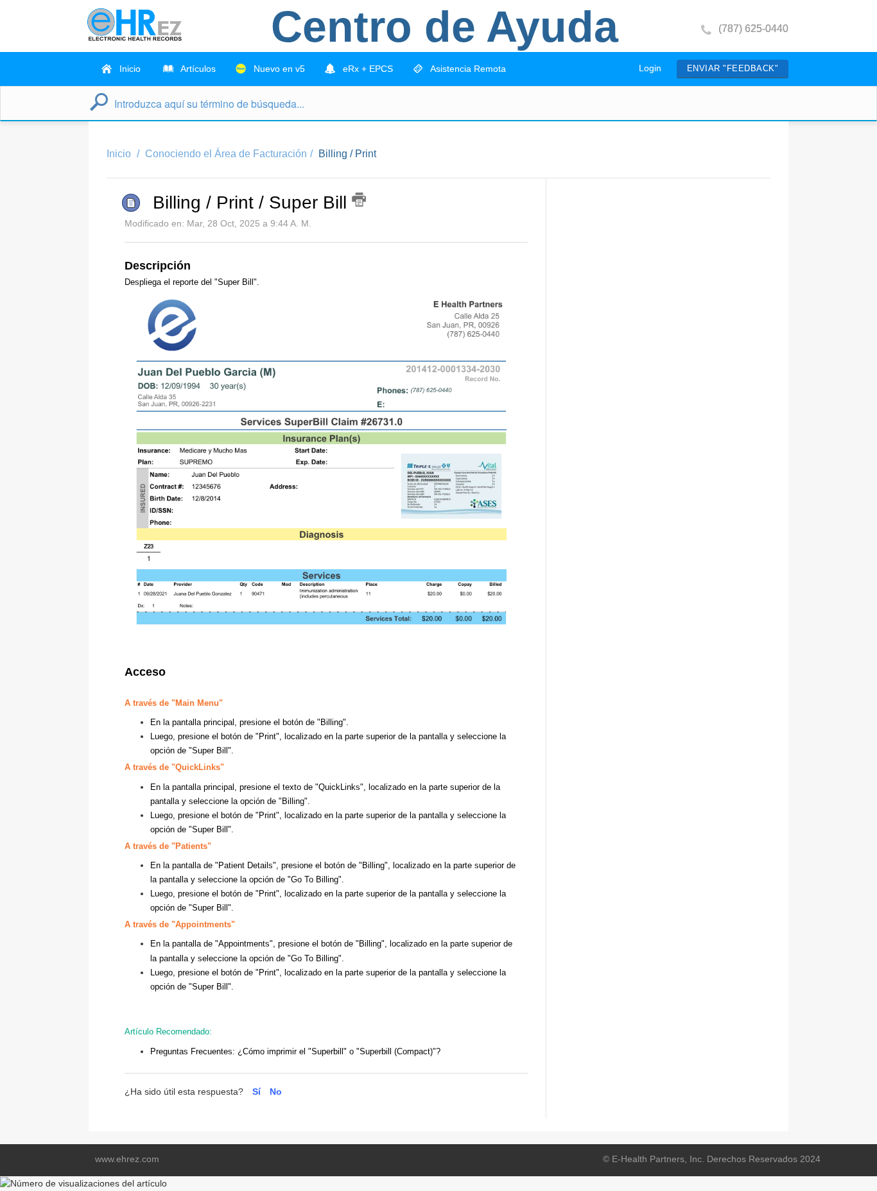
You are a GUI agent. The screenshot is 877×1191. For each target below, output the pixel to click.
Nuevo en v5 (278, 69)
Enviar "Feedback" (732, 68)
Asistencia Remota (467, 69)
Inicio (129, 69)
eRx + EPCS (366, 69)
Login (650, 68)
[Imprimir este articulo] (359, 200)
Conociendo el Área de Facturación (226, 153)
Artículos (197, 69)
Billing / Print (347, 153)
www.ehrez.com (127, 1159)
